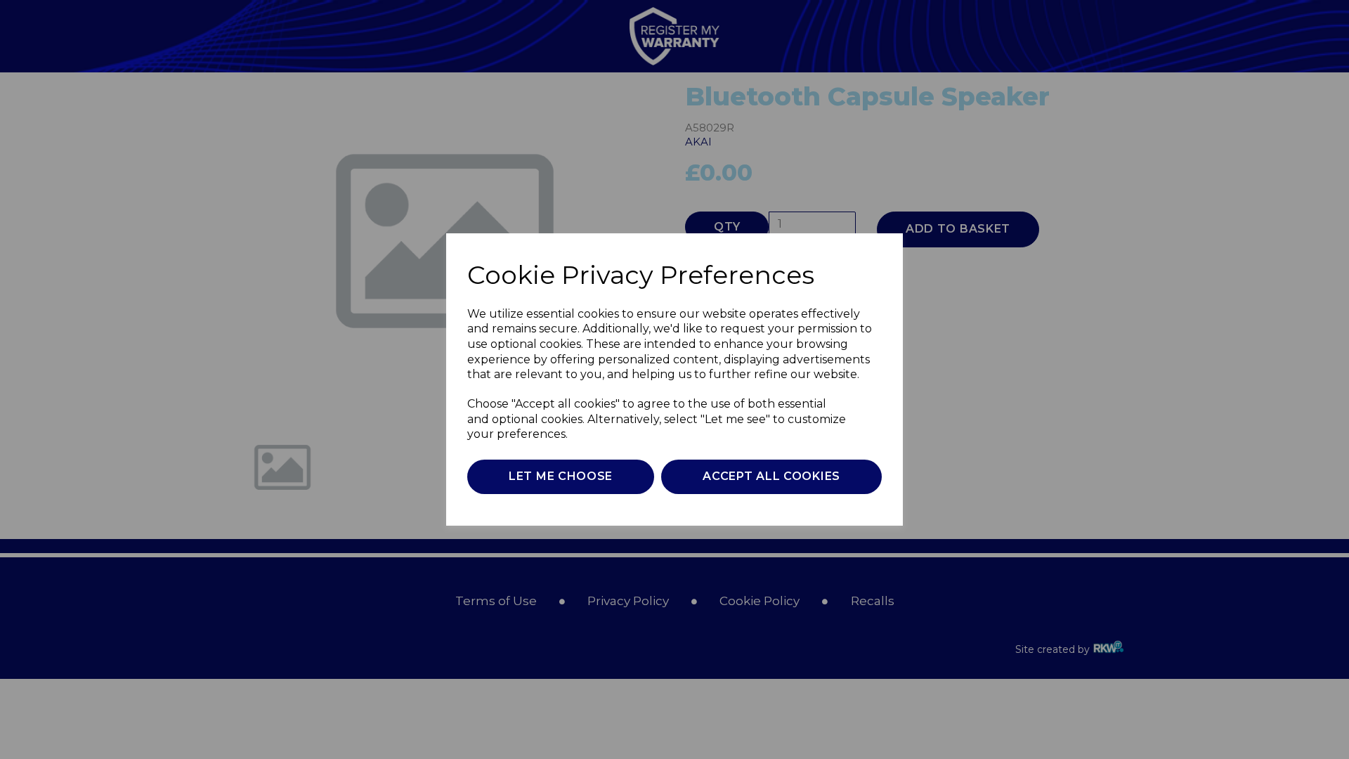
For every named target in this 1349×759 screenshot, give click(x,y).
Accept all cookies (771, 476)
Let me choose (561, 476)
